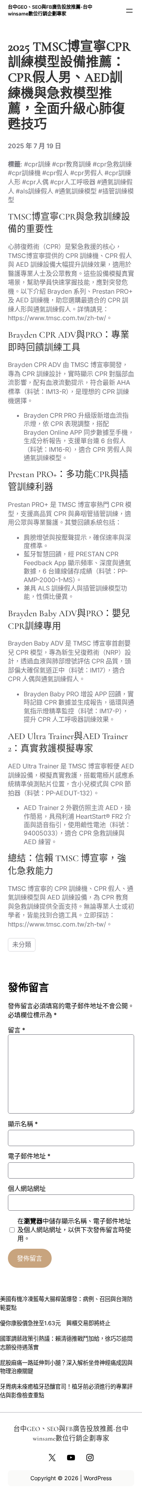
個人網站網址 (27, 1188)
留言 (16, 1030)
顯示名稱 (23, 1124)
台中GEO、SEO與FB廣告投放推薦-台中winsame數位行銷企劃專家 (50, 10)
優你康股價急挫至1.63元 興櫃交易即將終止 (55, 1323)
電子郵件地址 (29, 1156)
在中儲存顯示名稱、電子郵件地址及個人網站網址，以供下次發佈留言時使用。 (74, 1230)
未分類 (21, 944)
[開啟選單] (129, 10)
